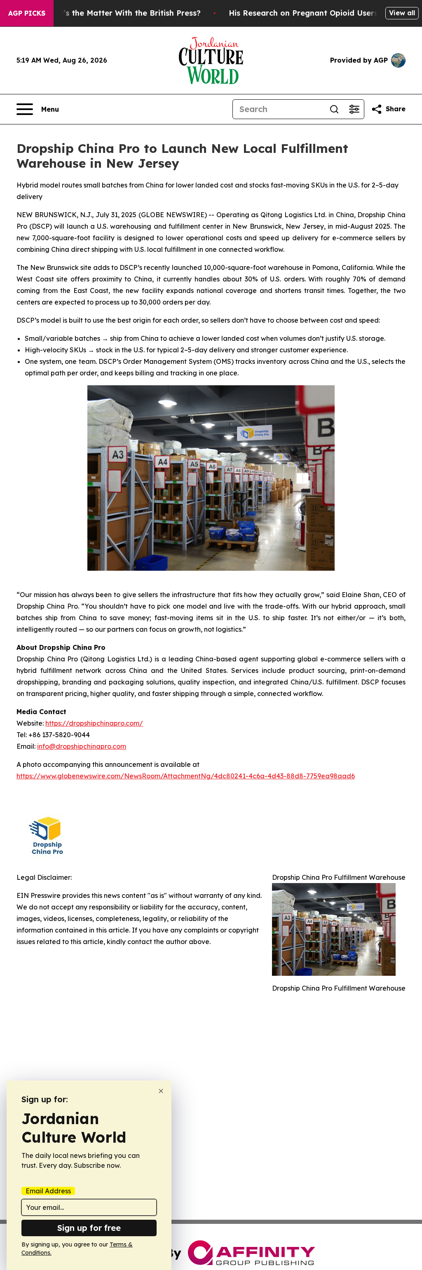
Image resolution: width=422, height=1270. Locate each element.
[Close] (161, 1091)
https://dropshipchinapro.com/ (94, 723)
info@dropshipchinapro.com (81, 746)
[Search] (334, 109)
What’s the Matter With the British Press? (122, 13)
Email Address (48, 1191)
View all (402, 13)
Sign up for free (89, 1228)
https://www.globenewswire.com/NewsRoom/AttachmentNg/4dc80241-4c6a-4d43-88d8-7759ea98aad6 (185, 776)
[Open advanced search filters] (354, 109)
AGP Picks (26, 13)
